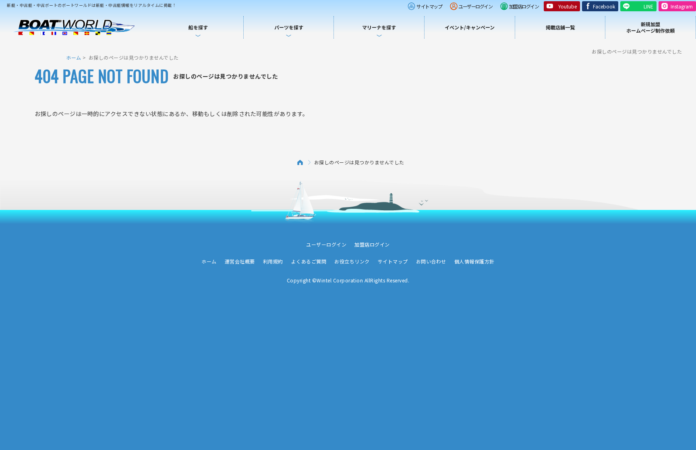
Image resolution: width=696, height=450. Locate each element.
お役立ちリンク (352, 261)
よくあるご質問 (309, 261)
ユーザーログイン (475, 6)
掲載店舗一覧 (560, 27)
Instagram (682, 6)
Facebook (604, 6)
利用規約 (273, 261)
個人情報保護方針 (474, 261)
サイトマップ (429, 6)
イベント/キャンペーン (470, 27)
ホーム (73, 57)
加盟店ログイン (524, 6)
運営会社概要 (240, 261)
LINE (648, 6)
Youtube (567, 6)
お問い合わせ (431, 261)
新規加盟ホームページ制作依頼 (650, 27)
